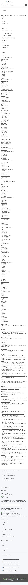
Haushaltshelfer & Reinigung (7, 151)
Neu (3, 50)
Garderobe (3, 255)
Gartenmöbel (4, 121)
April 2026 (3, 337)
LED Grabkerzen (4, 208)
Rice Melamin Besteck (6, 140)
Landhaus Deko (4, 98)
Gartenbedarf (4, 117)
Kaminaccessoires (5, 252)
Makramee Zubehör (5, 242)
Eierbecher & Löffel (5, 159)
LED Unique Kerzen (5, 218)
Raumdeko (3, 70)
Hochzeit (3, 223)
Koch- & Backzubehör (5, 180)
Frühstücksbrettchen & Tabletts (8, 161)
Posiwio (2, 320)
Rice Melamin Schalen (6, 142)
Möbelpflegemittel (5, 260)
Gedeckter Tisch (4, 162)
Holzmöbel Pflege (5, 263)
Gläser (2, 173)
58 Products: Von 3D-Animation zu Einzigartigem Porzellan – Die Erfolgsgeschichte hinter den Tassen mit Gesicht (13, 357)
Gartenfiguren (4, 63)
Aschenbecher (4, 150)
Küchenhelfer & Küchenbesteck (8, 181)
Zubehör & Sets (4, 219)
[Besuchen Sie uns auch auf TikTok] (10, 570)
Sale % (3, 52)
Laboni (2, 293)
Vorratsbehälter (4, 155)
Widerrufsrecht (5, 45)
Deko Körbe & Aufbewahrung (7, 71)
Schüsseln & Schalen (5, 176)
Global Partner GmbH (5, 291)
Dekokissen (3, 270)
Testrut (2, 308)
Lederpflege (3, 265)
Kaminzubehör (4, 251)
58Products (3, 313)
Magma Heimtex (4, 297)
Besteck (2, 163)
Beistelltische (4, 124)
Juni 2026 (3, 329)
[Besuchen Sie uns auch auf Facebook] (11, 559)
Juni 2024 (3, 379)
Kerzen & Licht (4, 87)
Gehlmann (3, 319)
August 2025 (4, 349)
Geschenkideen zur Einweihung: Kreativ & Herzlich (13, 362)
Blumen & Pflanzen (5, 112)
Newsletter (4, 28)
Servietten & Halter (5, 166)
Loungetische (4, 134)
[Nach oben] (0, 583)
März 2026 (3, 342)
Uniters (2, 310)
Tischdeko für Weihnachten (7, 89)
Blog (3, 18)
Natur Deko (3, 104)
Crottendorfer (4, 317)
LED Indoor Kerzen (5, 211)
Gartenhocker (4, 127)
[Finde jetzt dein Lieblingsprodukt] (26, 5)
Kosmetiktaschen (4, 224)
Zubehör (3, 178)
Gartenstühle (4, 131)
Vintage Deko (4, 108)
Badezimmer (4, 247)
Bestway (3, 316)
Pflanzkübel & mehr (5, 114)
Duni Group (3, 287)
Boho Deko (3, 93)
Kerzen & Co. (4, 188)
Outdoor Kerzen (4, 67)
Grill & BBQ (3, 66)
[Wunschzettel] (23, 1)
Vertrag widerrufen (6, 555)
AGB (3, 42)
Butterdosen (3, 158)
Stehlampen (3, 201)
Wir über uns (5, 23)
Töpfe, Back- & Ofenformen (7, 182)
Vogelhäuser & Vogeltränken (7, 68)
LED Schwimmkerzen (5, 214)
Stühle (2, 258)
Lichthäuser (3, 196)
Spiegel (2, 82)
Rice (2, 305)
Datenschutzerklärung (6, 514)
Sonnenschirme (4, 136)
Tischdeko (3, 74)
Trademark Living (5, 309)
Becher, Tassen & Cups (6, 172)
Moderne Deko (4, 103)
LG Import (3, 295)
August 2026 (4, 324)
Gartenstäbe (3, 64)
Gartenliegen (4, 128)
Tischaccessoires (4, 167)
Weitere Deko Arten (5, 92)
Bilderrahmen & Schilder (6, 79)
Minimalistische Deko (5, 101)
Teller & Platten (4, 177)
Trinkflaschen (4, 154)
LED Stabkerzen (4, 215)
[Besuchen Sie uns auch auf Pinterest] (10, 561)
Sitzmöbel (3, 135)
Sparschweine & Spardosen (7, 227)
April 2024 (3, 391)
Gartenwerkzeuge (5, 120)
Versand (21, 575)
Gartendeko (3, 62)
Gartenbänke (4, 125)
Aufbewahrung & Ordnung (7, 148)
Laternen (3, 193)
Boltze (2, 283)
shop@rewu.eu (4, 490)
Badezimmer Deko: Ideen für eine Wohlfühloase (12, 363)
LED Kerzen (3, 205)
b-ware (3, 277)
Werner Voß (3, 312)
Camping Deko (4, 94)
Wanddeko (3, 78)
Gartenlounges (4, 130)
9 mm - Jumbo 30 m (5, 239)
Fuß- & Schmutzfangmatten (7, 271)
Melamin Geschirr (5, 138)
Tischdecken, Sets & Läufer (7, 169)
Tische (2, 259)
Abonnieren (23, 505)
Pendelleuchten (4, 200)
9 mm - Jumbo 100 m (5, 238)
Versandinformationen (7, 33)
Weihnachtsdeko (4, 85)
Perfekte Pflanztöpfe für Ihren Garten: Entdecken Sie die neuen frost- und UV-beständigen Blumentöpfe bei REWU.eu (13, 383)
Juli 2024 (3, 354)
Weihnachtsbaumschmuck (7, 90)
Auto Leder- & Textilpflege (6, 262)
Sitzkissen (3, 274)
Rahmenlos (3, 302)
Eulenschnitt (4, 288)
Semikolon (3, 306)
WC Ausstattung (4, 250)
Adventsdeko (4, 86)
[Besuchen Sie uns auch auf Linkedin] (10, 567)
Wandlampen (4, 204)
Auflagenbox (3, 123)
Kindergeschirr (4, 174)
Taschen (3, 184)
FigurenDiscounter (5, 282)
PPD (2, 299)
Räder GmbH (4, 301)
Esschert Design (4, 321)
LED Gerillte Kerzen (5, 207)
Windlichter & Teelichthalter (7, 197)
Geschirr (3, 170)
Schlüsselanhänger (5, 226)
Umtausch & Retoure (6, 35)
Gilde (2, 290)
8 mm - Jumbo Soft (5, 236)
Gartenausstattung (5, 119)
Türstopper (3, 75)
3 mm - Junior (4, 232)
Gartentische (4, 132)
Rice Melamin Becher (5, 139)
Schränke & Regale (5, 256)
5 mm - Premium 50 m (6, 235)
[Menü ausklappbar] (2, 1)
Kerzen (2, 189)
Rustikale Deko (4, 105)
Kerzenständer (4, 192)
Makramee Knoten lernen (7, 344)
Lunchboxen (3, 152)
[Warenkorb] (26, 1)
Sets (2, 240)
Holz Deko (3, 96)
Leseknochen (4, 273)
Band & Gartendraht (5, 113)
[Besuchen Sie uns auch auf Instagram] (11, 564)
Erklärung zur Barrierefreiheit (8, 38)
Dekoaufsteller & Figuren (6, 72)
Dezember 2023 (4, 396)
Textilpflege (3, 266)
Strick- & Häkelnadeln (5, 243)
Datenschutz (5, 47)
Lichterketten (4, 194)
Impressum (4, 40)
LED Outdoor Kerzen (5, 212)
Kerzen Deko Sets (5, 190)
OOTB (2, 298)
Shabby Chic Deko (5, 107)
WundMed (3, 280)
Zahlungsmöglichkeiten (7, 30)
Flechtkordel (3, 231)
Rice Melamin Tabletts (6, 143)
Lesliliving (3, 294)
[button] (24, 1)
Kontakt (3, 21)
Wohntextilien (4, 269)
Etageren (3, 165)
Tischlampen (4, 203)
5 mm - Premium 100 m (6, 233)
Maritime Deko (4, 100)
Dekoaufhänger (4, 81)
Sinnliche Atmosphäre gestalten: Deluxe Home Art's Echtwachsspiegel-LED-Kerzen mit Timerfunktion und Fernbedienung (12, 405)
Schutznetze (3, 116)
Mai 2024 (3, 386)
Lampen (3, 199)
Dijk (2, 284)
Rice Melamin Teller (5, 145)
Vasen (2, 77)
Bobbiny (3, 314)
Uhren (2, 83)
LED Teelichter (4, 216)
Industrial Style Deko (5, 97)
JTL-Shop (16, 580)
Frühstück (3, 157)
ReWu (2, 304)
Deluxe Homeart (4, 286)
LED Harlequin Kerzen (6, 209)
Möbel (2, 254)
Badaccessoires (4, 248)
